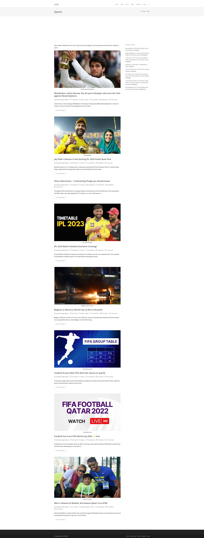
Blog (131, 536)
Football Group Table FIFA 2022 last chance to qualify (79, 373)
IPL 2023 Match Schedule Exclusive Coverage (75, 246)
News (82, 99)
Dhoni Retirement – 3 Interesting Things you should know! (82, 181)
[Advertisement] (102, 32)
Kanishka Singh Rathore (62, 99)
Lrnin (56, 4)
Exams (148, 536)
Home (127, 536)
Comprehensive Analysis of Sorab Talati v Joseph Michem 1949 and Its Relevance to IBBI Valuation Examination (136, 82)
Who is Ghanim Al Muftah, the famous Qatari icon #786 (80, 503)
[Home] (141, 11)
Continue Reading (61, 110)
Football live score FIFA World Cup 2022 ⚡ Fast (77, 436)
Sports (148, 11)
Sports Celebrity (90, 185)
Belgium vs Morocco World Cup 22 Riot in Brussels (78, 309)
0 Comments (95, 99)
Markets (144, 536)
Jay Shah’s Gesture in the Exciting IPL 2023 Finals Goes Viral (82, 159)
